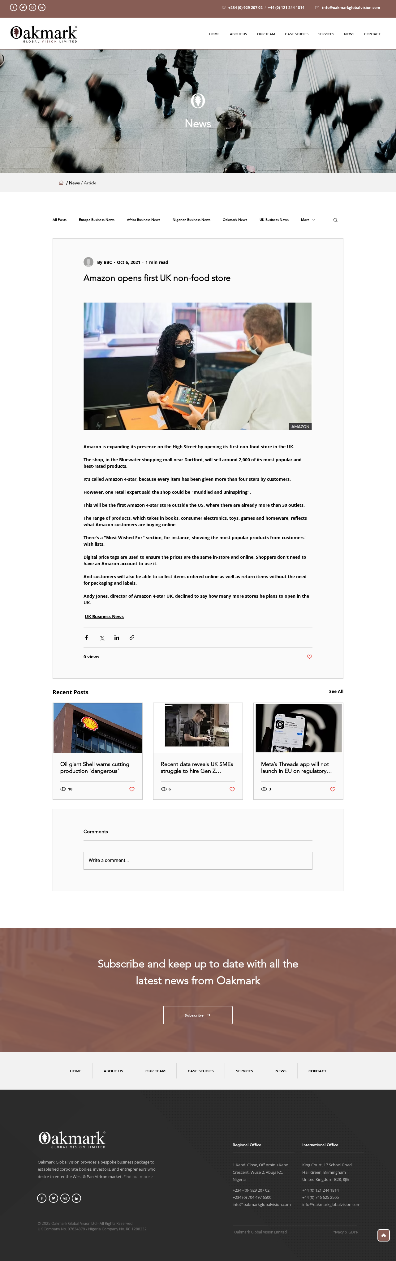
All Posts (60, 220)
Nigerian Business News (191, 220)
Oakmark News (235, 220)
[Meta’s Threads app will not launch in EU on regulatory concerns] (298, 728)
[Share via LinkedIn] (117, 637)
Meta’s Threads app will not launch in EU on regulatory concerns (295, 767)
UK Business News (274, 220)
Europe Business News (96, 220)
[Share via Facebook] (86, 637)
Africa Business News (143, 220)
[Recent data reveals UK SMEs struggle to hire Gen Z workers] (198, 728)
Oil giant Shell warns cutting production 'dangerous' (94, 767)
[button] (335, 219)
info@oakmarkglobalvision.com (262, 1204)
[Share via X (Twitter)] (102, 637)
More (305, 220)
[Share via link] (132, 637)
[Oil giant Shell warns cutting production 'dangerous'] (97, 728)
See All (336, 691)
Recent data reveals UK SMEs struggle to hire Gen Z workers (197, 767)
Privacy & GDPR (344, 1231)
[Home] (13, 7)
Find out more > (138, 1176)
